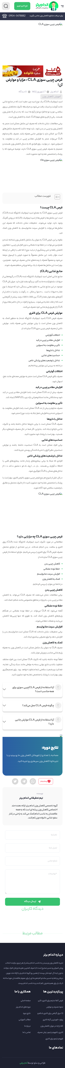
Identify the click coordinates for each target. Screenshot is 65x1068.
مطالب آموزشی (25, 1019)
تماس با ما (27, 1032)
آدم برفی (24, 1063)
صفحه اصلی (26, 1000)
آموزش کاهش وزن (51, 97)
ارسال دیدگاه (30, 902)
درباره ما (27, 1026)
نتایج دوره (27, 1013)
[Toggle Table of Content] (55, 197)
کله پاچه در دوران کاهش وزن (51, 1026)
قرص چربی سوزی (32, 478)
